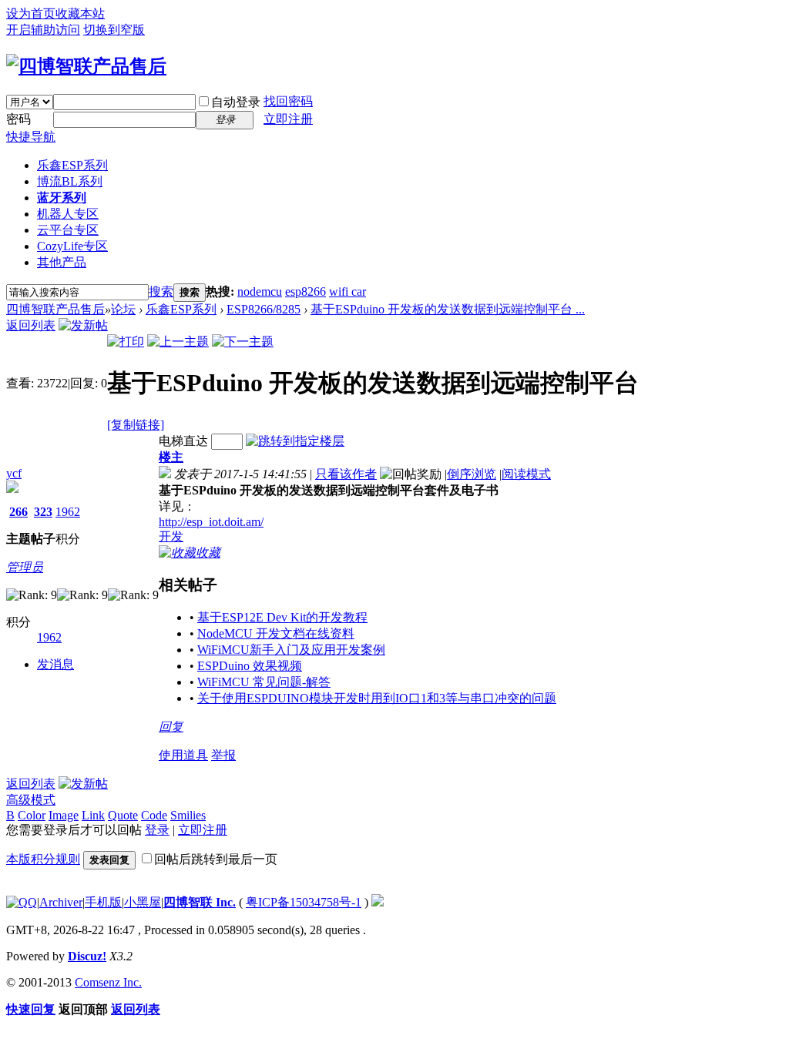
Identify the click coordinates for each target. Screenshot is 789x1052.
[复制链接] (135, 424)
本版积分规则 (43, 859)
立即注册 (288, 119)
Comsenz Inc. (108, 982)
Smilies (188, 815)
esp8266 (305, 291)
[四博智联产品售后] (86, 66)
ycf (14, 473)
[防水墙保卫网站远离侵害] (377, 902)
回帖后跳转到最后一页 (215, 859)
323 (43, 511)
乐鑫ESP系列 (72, 165)
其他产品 (61, 262)
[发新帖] (83, 325)
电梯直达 (183, 440)
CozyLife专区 (72, 246)
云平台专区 (68, 229)
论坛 (123, 309)
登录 (157, 829)
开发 (171, 536)
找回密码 (288, 101)
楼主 (171, 457)
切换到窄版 (114, 29)
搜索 (161, 291)
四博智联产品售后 (55, 309)
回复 (171, 726)
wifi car (347, 291)
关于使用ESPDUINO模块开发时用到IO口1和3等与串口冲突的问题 (376, 698)
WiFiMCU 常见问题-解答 (264, 681)
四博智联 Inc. (199, 902)
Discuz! (87, 956)
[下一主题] (243, 341)
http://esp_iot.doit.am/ (211, 521)
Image (64, 815)
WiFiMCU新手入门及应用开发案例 (291, 649)
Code (154, 815)
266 (18, 511)
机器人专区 (68, 213)
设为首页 (30, 13)
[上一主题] (178, 341)
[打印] (125, 341)
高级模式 (30, 799)
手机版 (103, 902)
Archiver (60, 902)
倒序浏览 (471, 474)
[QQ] (21, 902)
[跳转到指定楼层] (295, 440)
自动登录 (235, 102)
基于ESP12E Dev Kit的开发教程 (282, 617)
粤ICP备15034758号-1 (303, 902)
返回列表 (30, 325)
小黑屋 (142, 902)
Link (93, 815)
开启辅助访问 (43, 29)
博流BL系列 (69, 181)
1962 (67, 511)
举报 (223, 755)
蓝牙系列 (61, 197)
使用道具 (183, 755)
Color (31, 815)
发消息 (55, 664)
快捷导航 (30, 136)
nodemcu (259, 291)
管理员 (24, 567)
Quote (123, 815)
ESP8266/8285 (263, 309)
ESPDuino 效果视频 (249, 665)
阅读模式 (526, 474)
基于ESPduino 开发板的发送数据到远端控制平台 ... (448, 309)
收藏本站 (80, 13)
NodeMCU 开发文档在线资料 (275, 633)
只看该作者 (346, 474)
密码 (18, 119)
